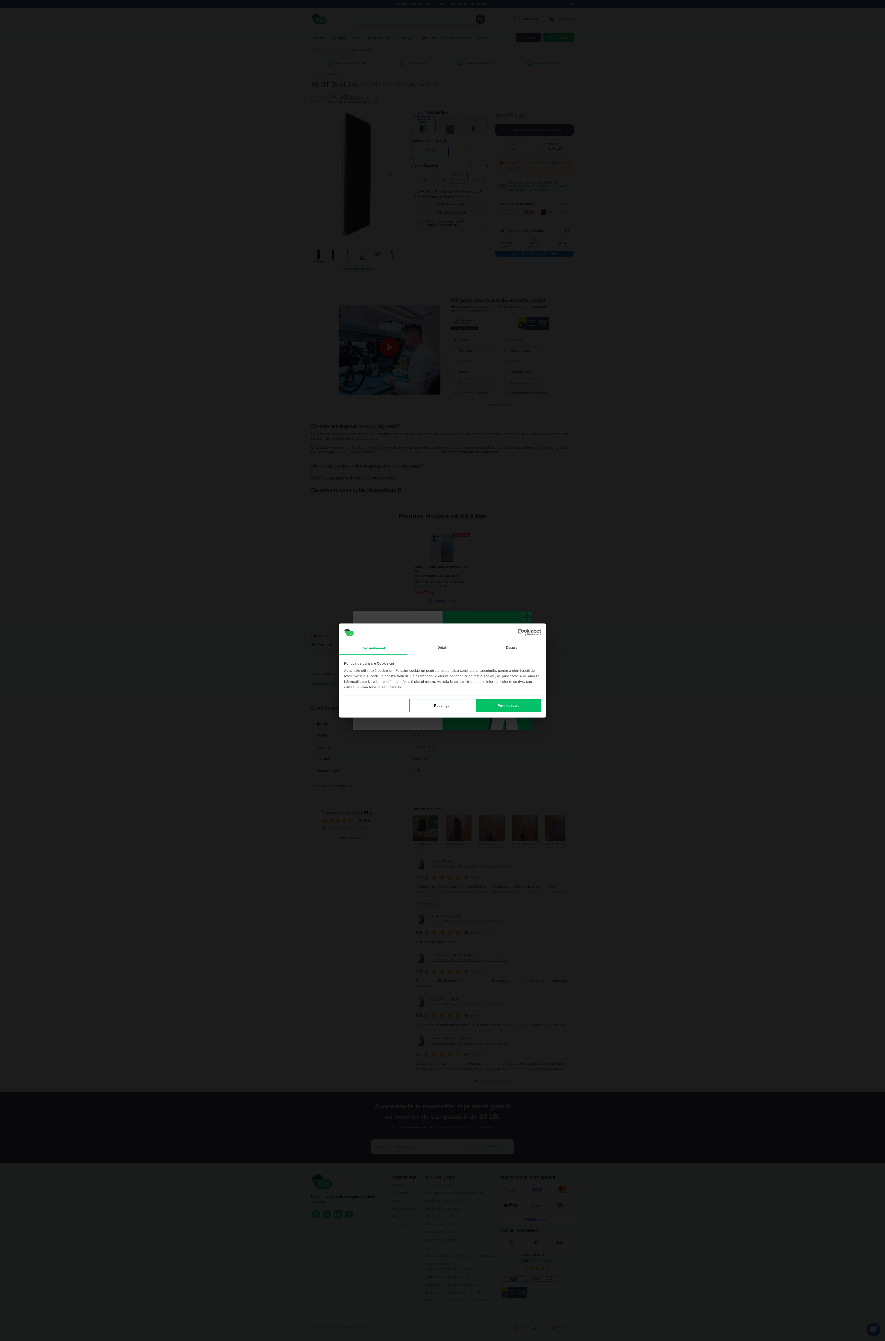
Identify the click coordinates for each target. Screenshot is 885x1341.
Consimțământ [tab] (373, 648)
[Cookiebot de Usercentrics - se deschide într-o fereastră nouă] (521, 632)
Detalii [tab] (442, 647)
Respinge (441, 705)
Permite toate (508, 705)
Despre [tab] (512, 647)
